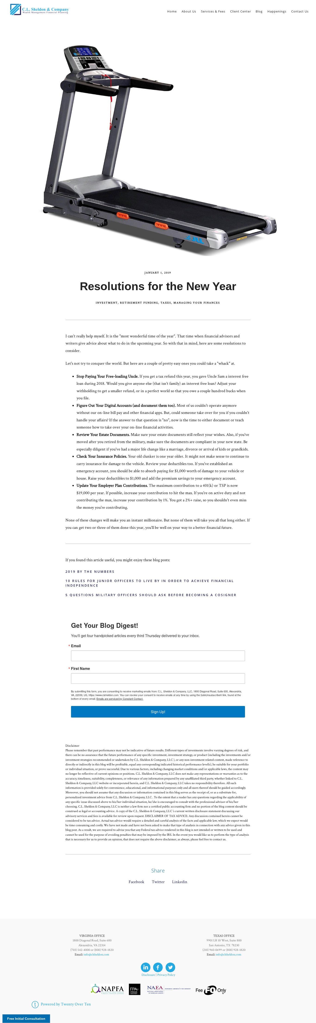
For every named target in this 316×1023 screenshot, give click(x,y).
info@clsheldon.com (96, 954)
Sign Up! (158, 711)
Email (76, 646)
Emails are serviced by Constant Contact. (119, 698)
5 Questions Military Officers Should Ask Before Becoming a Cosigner (151, 595)
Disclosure (148, 975)
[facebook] (158, 967)
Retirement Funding (139, 303)
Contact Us (300, 11)
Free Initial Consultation (26, 1018)
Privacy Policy (166, 975)
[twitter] (170, 967)
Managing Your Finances (196, 303)
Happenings (276, 11)
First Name (80, 668)
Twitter (158, 881)
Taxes (166, 303)
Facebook (136, 881)
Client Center (240, 11)
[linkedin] (146, 967)
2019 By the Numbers (90, 572)
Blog (259, 11)
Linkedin (179, 881)
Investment (107, 303)
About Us (189, 11)
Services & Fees (213, 11)
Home (172, 11)
